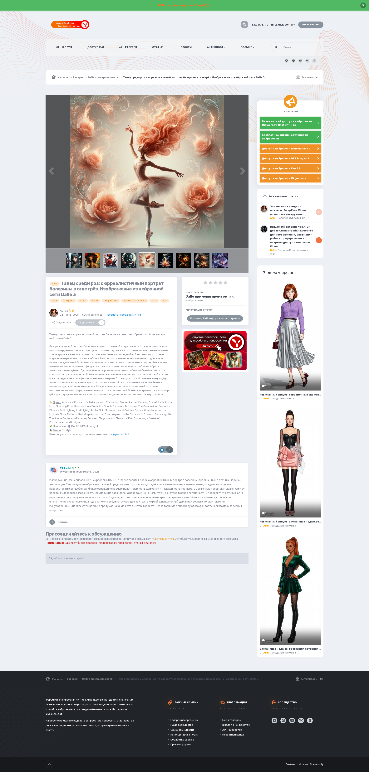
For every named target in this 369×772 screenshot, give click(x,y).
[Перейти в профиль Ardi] (53, 313)
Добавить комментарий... (68, 558)
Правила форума (180, 744)
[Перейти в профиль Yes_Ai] (53, 470)
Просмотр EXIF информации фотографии (215, 318)
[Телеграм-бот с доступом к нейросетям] (215, 350)
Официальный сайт (182, 729)
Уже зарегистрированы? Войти (272, 25)
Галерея (131, 47)
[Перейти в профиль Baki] (264, 229)
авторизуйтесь (165, 539)
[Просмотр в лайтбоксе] (147, 171)
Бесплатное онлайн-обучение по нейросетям (285, 137)
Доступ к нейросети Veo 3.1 (281, 168)
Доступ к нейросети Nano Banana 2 (286, 148)
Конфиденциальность (184, 734)
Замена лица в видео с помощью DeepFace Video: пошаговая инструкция (288, 210)
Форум (67, 47)
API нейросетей (232, 729)
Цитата (63, 522)
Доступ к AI (95, 47)
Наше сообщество (181, 724)
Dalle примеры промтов (206, 296)
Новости (185, 47)
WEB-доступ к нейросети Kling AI (181, 5)
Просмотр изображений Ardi (123, 314)
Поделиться (63, 322)
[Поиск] (276, 47)
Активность (216, 47)
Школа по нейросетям (236, 724)
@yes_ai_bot (121, 434)
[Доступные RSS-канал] (321, 679)
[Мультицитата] (52, 522)
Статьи (157, 47)
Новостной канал (233, 734)
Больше (246, 47)
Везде (311, 47)
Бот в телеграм (231, 720)
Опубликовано (79, 471)
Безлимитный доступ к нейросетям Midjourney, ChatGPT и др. (287, 123)
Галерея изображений (184, 720)
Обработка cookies (182, 739)
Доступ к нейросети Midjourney (284, 178)
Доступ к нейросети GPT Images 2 (285, 158)
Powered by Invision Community (304, 764)
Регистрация (310, 24)
